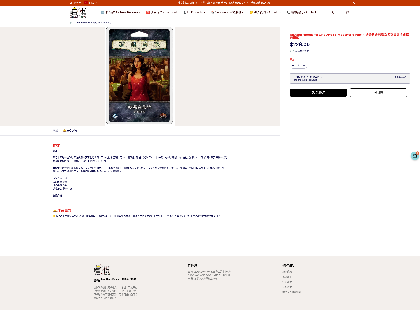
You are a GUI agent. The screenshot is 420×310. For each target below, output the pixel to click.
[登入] (340, 12)
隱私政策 (287, 287)
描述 (55, 130)
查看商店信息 (401, 77)
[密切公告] (354, 3)
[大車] (347, 12)
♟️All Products (193, 12)
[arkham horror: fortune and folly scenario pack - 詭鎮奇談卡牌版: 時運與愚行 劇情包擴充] (140, 76)
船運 (292, 51)
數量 (292, 59)
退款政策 (287, 276)
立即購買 (378, 92)
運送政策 (287, 281)
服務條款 (287, 271)
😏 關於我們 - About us (265, 12)
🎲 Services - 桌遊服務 (226, 12)
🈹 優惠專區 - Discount (161, 12)
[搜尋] (334, 12)
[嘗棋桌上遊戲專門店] (78, 12)
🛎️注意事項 (70, 130)
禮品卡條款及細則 (291, 292)
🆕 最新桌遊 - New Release (120, 12)
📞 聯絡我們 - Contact (301, 12)
